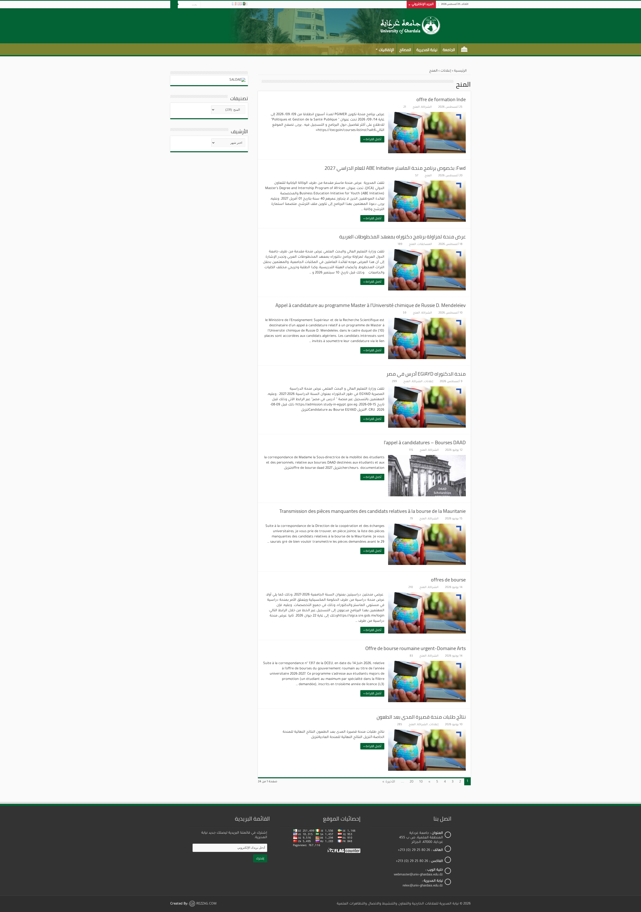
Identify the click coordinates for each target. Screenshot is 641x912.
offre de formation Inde (441, 99)
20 (411, 782)
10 (421, 782)
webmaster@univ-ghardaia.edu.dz (418, 874)
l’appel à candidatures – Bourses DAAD (425, 442)
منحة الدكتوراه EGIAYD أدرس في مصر (426, 373)
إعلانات (445, 71)
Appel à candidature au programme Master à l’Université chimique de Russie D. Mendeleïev (370, 305)
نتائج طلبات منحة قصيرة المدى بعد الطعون (421, 716)
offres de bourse (448, 579)
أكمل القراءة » (372, 139)
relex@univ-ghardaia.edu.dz (423, 885)
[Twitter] (218, 5)
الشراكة (426, 107)
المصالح (405, 49)
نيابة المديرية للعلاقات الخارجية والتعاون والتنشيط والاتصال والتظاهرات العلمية (398, 904)
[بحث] (174, 4)
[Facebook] (223, 5)
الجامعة (449, 49)
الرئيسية (464, 49)
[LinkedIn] (213, 5)
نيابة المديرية (426, 49)
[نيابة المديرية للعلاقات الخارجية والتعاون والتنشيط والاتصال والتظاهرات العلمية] (410, 25)
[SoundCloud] (204, 5)
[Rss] (228, 5)
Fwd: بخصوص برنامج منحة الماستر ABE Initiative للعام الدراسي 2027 (395, 168)
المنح (416, 107)
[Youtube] (209, 5)
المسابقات (424, 244)
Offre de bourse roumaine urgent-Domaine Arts (415, 648)
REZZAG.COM (206, 904)
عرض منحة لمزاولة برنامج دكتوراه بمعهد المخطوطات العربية (402, 236)
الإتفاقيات (386, 49)
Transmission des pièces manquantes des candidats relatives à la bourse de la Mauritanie (372, 511)
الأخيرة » (388, 782)
